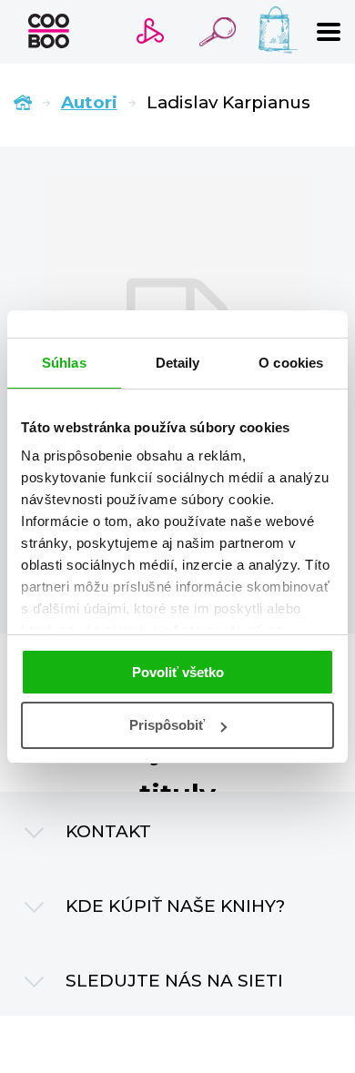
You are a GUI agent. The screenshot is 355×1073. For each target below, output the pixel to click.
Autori (89, 102)
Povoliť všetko (178, 672)
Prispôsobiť (167, 725)
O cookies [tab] (291, 362)
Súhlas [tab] (64, 362)
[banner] (49, 31)
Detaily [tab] (178, 362)
